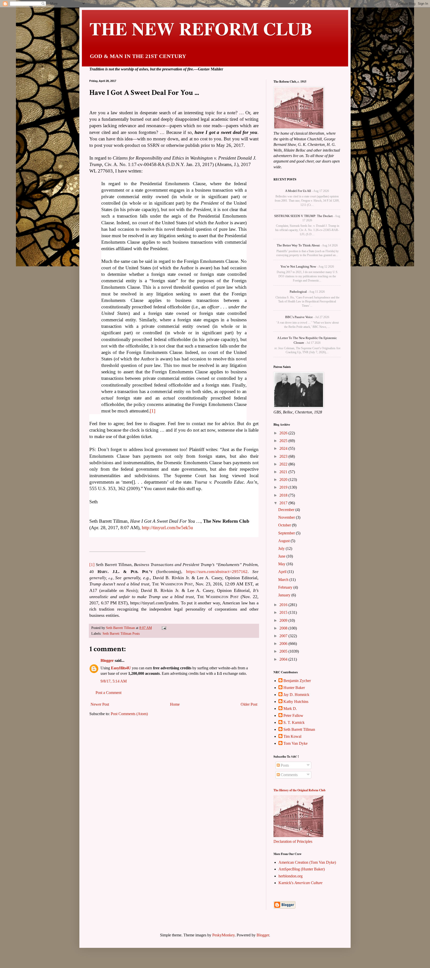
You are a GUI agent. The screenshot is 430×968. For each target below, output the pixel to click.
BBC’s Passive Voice (299, 317)
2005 (283, 651)
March (283, 579)
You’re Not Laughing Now (298, 266)
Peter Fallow (293, 715)
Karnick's (300, 883)
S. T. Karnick (294, 722)
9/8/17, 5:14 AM (114, 681)
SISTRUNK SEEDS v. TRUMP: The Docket (303, 216)
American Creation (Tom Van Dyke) (307, 862)
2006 (283, 643)
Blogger (107, 660)
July (282, 548)
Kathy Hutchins (295, 701)
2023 (283, 456)
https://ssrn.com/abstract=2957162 (217, 571)
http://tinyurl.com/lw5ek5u (167, 527)
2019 (283, 487)
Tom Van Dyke (295, 743)
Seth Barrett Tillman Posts (121, 633)
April (282, 571)
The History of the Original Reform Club (299, 790)
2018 (283, 495)
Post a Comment (108, 692)
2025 (283, 441)
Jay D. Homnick (296, 694)
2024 (283, 448)
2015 (283, 612)
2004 (283, 659)
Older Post (249, 704)
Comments (289, 775)
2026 (283, 433)
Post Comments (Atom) (129, 714)
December (286, 510)
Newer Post (100, 704)
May (282, 564)
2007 (283, 636)
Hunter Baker (294, 687)
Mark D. (290, 708)
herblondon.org (290, 876)
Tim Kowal (292, 736)
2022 (283, 464)
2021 (283, 472)
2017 (283, 503)
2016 (283, 605)
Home (175, 704)
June (282, 556)
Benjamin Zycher (297, 681)
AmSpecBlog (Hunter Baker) (301, 869)
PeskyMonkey (223, 935)
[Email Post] (163, 628)
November (287, 517)
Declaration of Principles (292, 841)
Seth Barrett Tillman (299, 729)
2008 (283, 628)
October (285, 525)
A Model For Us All (298, 191)
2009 (283, 620)
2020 (283, 479)
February (285, 587)
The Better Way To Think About (298, 245)
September (287, 533)
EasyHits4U (121, 668)
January (284, 595)
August (284, 541)
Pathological (298, 291)
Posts (284, 765)
